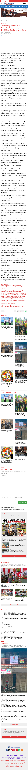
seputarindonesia (7, 32)
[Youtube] (17, 750)
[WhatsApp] (19, 750)
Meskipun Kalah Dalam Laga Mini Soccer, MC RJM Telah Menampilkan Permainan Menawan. (20, 599)
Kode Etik (12, 754)
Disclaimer (20, 755)
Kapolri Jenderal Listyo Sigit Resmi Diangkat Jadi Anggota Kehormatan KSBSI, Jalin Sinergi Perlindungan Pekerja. (13, 287)
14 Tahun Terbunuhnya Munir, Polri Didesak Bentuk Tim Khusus (15, 619)
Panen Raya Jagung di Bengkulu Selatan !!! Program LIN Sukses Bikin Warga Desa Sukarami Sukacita (13, 290)
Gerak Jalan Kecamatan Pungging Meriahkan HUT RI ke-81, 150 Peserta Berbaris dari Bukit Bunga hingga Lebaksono (7, 598)
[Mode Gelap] (24, 4)
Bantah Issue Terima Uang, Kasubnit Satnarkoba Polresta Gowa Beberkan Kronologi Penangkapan (17, 551)
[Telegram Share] (23, 311)
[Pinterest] (12, 750)
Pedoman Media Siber (21, 757)
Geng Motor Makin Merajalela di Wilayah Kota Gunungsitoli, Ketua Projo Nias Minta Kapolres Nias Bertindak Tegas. (12, 711)
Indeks (7, 754)
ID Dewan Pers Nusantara (11, 755)
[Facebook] (7, 750)
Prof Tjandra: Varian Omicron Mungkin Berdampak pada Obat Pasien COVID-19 (13, 638)
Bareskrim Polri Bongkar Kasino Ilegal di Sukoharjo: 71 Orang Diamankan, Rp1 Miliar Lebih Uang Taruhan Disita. (14, 294)
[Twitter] (9, 750)
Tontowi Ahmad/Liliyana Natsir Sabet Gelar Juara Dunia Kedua (15, 623)
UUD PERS (18, 758)
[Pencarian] (26, 4)
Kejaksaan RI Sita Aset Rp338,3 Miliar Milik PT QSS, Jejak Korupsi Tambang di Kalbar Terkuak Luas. (15, 614)
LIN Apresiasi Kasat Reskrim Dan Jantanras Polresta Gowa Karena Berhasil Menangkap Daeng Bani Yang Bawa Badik (14, 540)
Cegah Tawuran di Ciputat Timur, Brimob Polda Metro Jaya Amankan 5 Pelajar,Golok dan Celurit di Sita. (13, 305)
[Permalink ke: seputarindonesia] (2, 32)
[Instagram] (14, 750)
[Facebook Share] (15, 311)
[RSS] (22, 750)
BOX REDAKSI (11, 758)
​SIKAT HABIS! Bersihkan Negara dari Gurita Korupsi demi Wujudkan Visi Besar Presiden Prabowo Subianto (14, 720)
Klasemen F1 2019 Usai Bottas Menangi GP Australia (13, 628)
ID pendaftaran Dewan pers (8, 757)
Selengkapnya (13, 556)
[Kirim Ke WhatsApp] (26, 311)
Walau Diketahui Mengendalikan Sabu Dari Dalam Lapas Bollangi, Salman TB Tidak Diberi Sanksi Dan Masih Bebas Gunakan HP (18, 544)
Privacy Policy (19, 754)
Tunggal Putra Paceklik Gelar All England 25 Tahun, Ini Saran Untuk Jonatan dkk (15, 633)
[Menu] (2, 3)
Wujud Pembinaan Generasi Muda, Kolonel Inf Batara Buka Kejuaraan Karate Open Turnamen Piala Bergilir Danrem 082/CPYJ (13, 585)
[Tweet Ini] (18, 311)
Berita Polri (3, 23)
